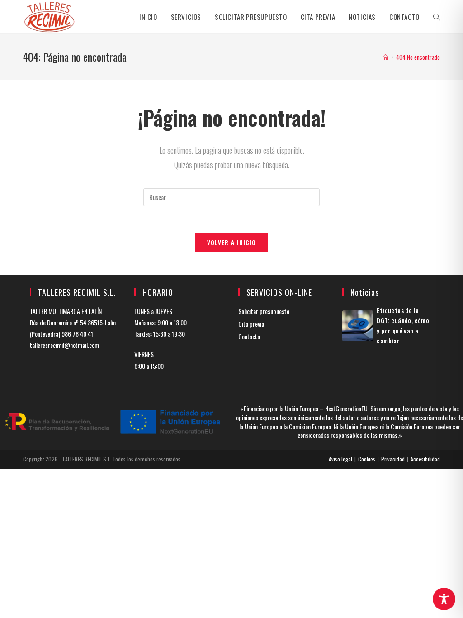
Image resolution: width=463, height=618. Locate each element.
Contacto (249, 336)
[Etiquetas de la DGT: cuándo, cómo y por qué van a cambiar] (357, 325)
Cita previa (251, 323)
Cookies (366, 459)
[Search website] (436, 16)
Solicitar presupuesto (263, 311)
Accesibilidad (425, 459)
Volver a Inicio (231, 242)
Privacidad (393, 459)
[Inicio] (385, 57)
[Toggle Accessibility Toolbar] (444, 599)
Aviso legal (340, 459)
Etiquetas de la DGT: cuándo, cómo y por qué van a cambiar (403, 325)
